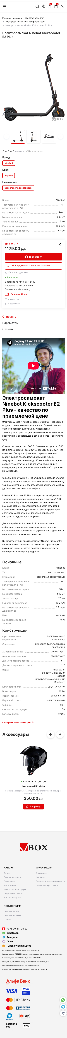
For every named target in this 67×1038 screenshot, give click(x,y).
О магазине (41, 873)
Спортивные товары (13, 893)
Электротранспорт (12, 877)
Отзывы (7, 919)
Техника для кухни (12, 897)
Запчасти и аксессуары (15, 889)
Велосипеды (9, 881)
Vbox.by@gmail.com (18, 945)
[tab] (33, 317)
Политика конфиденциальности (50, 881)
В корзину (35, 256)
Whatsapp (12, 932)
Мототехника (10, 885)
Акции (7, 873)
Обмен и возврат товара (47, 885)
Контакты (40, 877)
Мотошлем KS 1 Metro (33, 786)
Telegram (12, 937)
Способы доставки (12, 915)
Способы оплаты (11, 911)
